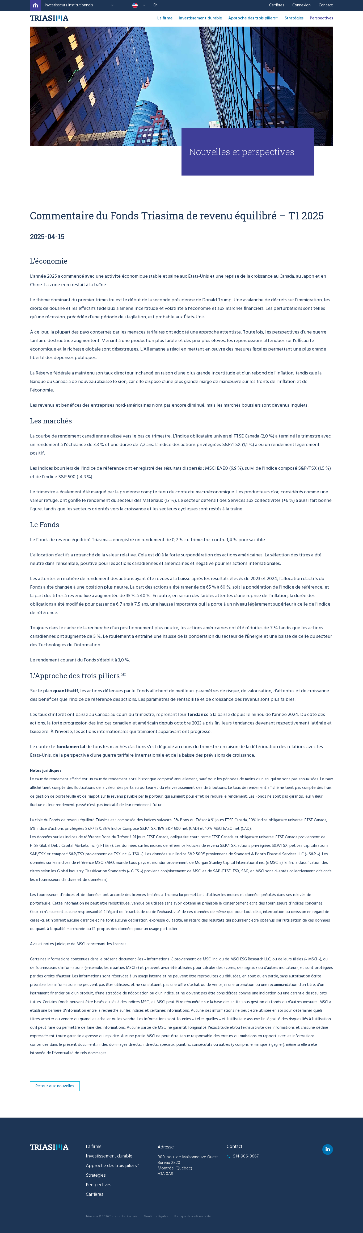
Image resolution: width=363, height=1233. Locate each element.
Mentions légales (156, 1216)
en (156, 5)
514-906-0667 (246, 1156)
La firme (164, 18)
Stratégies (294, 18)
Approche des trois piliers (253, 18)
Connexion (301, 5)
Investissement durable (200, 18)
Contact (326, 5)
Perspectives (321, 18)
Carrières (276, 5)
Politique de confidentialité (192, 1216)
